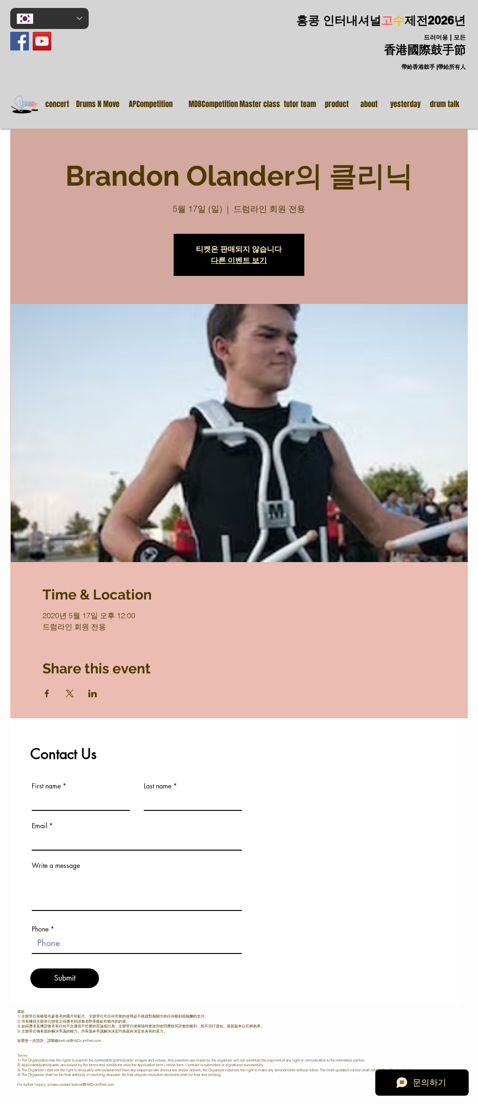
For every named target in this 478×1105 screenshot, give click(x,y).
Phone (40, 929)
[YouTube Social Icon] (42, 41)
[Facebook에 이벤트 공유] (46, 693)
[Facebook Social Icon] (19, 41)
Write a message (56, 865)
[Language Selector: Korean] (49, 18)
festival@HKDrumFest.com (79, 1040)
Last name (157, 786)
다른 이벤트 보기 (239, 260)
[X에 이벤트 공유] (69, 693)
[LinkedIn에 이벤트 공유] (92, 693)
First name (46, 786)
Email (39, 826)
